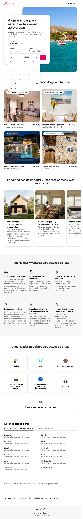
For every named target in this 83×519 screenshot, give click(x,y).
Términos (45, 515)
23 (11, 84)
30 (11, 88)
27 (28, 84)
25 (20, 84)
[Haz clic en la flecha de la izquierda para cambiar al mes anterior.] (11, 57)
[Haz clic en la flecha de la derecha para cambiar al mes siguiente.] (36, 57)
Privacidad (36, 515)
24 (16, 84)
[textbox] (17, 51)
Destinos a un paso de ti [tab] (45, 428)
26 (24, 84)
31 (15, 88)
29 (37, 84)
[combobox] (27, 43)
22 (37, 79)
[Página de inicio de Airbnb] (9, 3)
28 (32, 84)
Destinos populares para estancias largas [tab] (19, 428)
